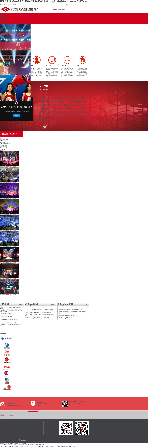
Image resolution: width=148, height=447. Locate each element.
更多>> (20, 304)
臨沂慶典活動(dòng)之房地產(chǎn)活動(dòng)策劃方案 (39, 309)
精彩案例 (33, 425)
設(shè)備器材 (17, 424)
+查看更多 (2, 149)
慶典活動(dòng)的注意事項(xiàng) (67, 318)
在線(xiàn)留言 (3, 22)
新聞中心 (2, 16)
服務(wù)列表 (17, 422)
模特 (32, 65)
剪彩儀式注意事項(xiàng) (7, 316)
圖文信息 (33, 422)
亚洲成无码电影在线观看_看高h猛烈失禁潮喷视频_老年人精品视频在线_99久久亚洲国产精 (43, 1)
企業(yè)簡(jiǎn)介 (4, 15)
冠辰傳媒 (11, 415)
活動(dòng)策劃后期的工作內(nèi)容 (10, 319)
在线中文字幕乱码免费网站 (58, 446)
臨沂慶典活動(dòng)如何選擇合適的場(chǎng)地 (70, 309)
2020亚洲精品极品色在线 (17, 446)
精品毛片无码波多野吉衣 (71, 446)
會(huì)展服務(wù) (18, 425)
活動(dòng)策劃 (18, 430)
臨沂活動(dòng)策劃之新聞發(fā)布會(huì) (69, 315)
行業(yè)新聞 (48, 425)
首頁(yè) (2, 13)
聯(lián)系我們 (3, 23)
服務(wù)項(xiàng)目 (5, 19)
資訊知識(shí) (48, 422)
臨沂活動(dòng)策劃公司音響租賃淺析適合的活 (37, 318)
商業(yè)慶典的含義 (6, 313)
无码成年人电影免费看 (5, 446)
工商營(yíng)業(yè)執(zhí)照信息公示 (35, 440)
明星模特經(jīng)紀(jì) (19, 427)
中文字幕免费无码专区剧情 (45, 446)
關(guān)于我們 (4, 422)
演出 (1, 427)
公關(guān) (64, 65)
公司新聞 (47, 424)
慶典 (1, 425)
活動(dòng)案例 (4, 17)
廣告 (78, 65)
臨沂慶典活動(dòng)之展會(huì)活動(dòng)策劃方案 (38, 312)
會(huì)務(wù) (49, 65)
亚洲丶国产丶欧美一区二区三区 (31, 446)
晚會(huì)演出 (17, 428)
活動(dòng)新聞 (49, 427)
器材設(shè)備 (3, 20)
